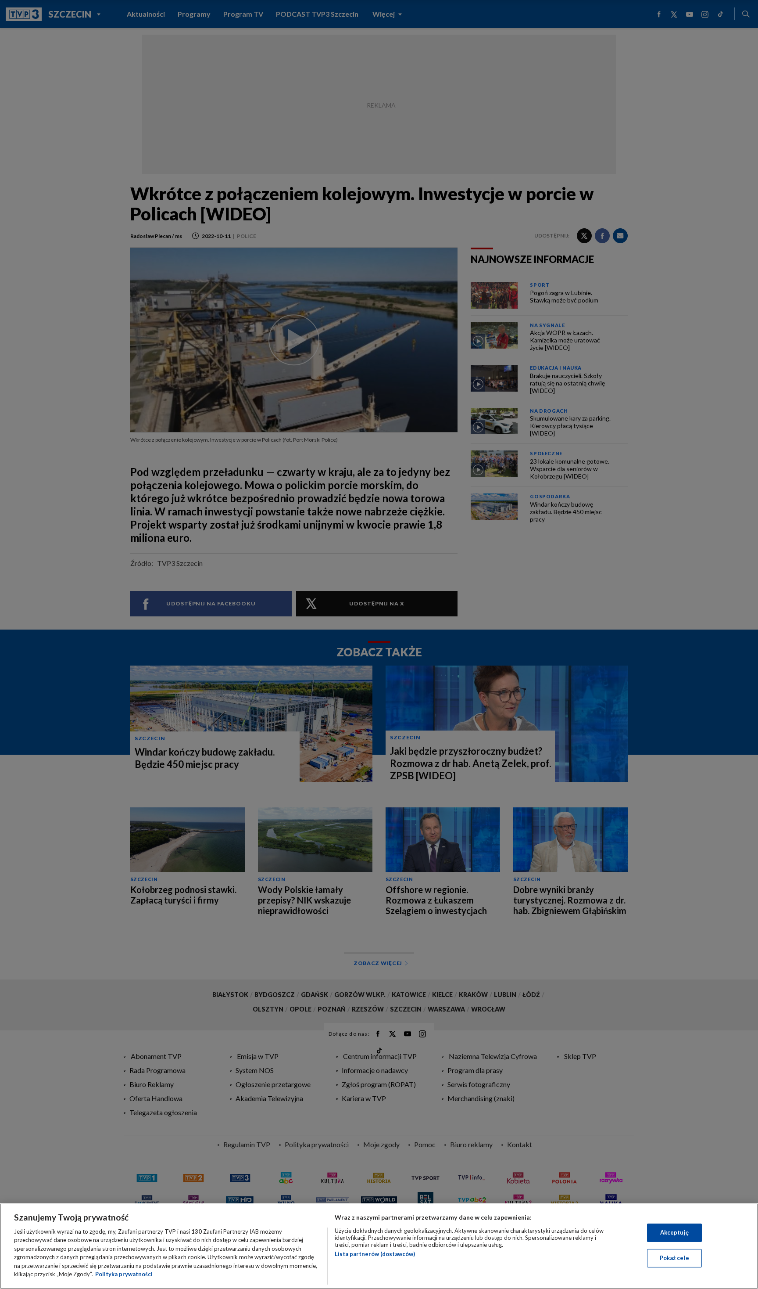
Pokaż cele (674, 1257)
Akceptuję (674, 1232)
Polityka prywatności (124, 1274)
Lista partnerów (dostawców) (375, 1253)
